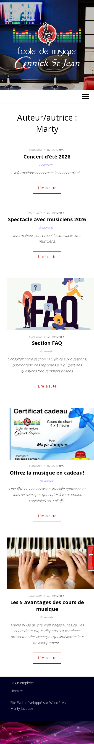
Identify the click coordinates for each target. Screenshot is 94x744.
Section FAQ (47, 342)
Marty (60, 150)
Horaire (16, 690)
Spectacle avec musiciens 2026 (47, 219)
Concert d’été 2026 (47, 156)
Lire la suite (47, 187)
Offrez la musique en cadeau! (47, 472)
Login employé (22, 682)
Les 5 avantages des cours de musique (47, 605)
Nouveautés (46, 351)
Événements (46, 165)
